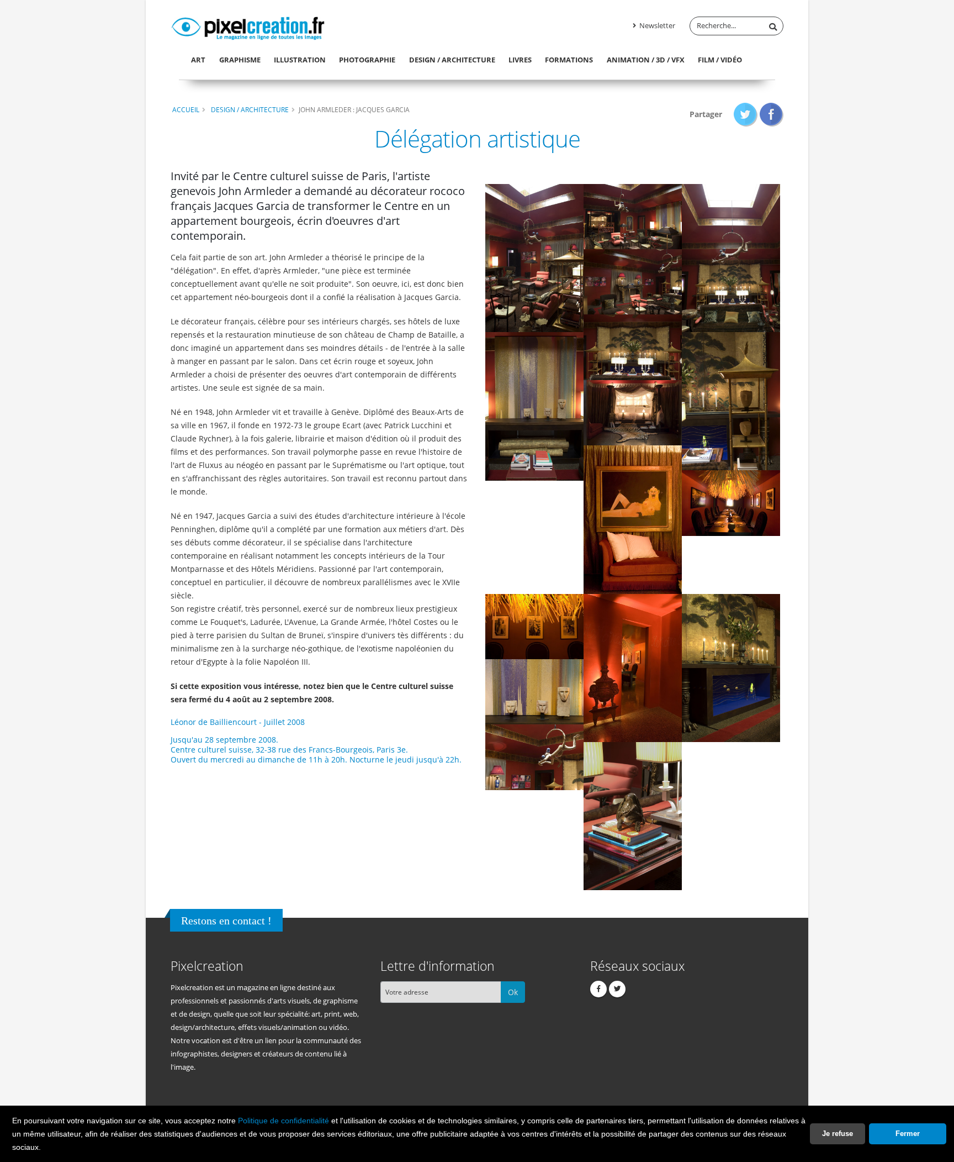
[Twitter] (617, 989)
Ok (513, 992)
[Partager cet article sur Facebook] (771, 114)
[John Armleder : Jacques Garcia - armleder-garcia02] (534, 626)
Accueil (185, 109)
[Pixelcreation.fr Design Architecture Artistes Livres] (248, 26)
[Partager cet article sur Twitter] (745, 114)
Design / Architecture (452, 60)
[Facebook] (598, 989)
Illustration (300, 60)
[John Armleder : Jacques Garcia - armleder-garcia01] (534, 257)
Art (198, 60)
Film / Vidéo (720, 60)
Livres (520, 60)
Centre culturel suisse (211, 749)
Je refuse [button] (837, 1133)
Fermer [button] (907, 1133)
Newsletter (656, 25)
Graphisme (240, 60)
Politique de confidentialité (283, 1120)
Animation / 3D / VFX (646, 60)
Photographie (367, 60)
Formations (569, 60)
